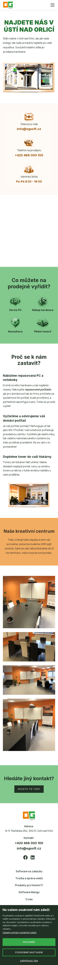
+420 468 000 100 (29, 155)
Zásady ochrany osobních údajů (19, 932)
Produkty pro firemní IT (29, 885)
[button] (52, 5)
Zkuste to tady (29, 788)
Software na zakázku (29, 871)
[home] (9, 5)
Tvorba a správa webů (29, 878)
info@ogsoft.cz (29, 129)
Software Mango (29, 892)
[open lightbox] (29, 602)
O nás (29, 899)
